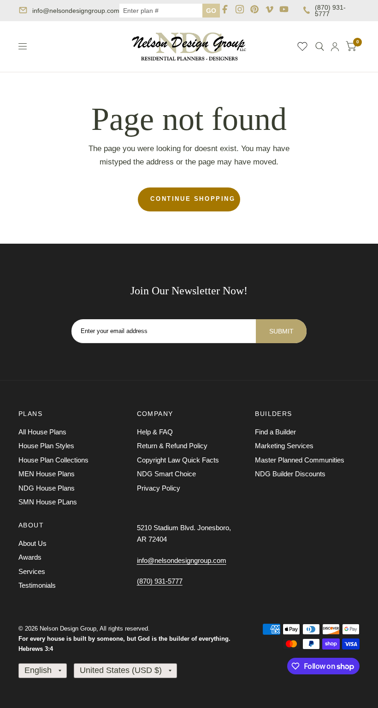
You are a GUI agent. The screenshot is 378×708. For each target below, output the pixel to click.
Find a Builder (275, 432)
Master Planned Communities (299, 460)
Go (211, 10)
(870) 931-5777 (330, 10)
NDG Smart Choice (166, 474)
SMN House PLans (47, 502)
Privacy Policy (158, 488)
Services (31, 571)
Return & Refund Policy (172, 446)
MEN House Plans (46, 474)
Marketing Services (284, 446)
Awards (29, 557)
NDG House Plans (46, 488)
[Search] (319, 46)
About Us (32, 543)
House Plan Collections (53, 460)
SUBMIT (281, 331)
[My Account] (335, 46)
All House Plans (42, 432)
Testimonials (37, 585)
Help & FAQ (155, 432)
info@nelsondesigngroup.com (75, 10)
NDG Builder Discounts (290, 474)
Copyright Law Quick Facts (178, 460)
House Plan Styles (46, 446)
